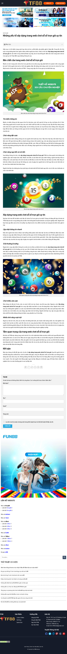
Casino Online (20, 617)
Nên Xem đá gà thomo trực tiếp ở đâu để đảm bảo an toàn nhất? (19, 567)
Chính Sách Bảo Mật (34, 646)
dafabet (7, 514)
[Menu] (2, 3)
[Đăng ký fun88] (33, 465)
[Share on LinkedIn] (41, 367)
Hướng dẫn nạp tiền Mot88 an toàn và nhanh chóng (14, 594)
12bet (7, 518)
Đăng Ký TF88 (35, 617)
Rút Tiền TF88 (35, 625)
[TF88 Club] (33, 3)
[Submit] (64, 557)
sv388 (6, 552)
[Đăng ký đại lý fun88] (17, 12)
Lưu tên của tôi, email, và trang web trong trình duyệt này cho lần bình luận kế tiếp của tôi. (29, 422)
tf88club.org (37, 649)
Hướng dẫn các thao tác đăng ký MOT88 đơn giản (14, 586)
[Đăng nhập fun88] (50, 22)
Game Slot (19, 622)
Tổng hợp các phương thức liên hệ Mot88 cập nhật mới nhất (16, 590)
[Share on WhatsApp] (25, 367)
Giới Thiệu (26, 646)
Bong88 (9, 508)
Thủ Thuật (5, 33)
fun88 (7, 532)
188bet (9, 538)
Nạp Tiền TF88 (35, 622)
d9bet (9, 523)
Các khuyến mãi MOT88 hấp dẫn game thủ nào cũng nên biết (17, 598)
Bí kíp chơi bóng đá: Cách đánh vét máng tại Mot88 (14, 579)
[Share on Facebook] (28, 367)
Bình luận (6, 383)
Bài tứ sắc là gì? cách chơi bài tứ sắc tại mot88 (12, 575)
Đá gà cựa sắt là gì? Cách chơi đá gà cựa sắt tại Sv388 (14, 571)
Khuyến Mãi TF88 (35, 620)
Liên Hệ (41, 646)
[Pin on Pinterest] (38, 367)
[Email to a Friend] (35, 367)
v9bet (7, 545)
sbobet (7, 548)
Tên (4, 398)
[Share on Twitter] (31, 367)
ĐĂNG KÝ (48, 3)
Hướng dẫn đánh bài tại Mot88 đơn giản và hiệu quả (14, 583)
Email (5, 406)
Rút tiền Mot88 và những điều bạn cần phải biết (13, 602)
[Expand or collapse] (62, 44)
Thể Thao (19, 620)
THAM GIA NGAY (60, 3)
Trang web (6, 414)
